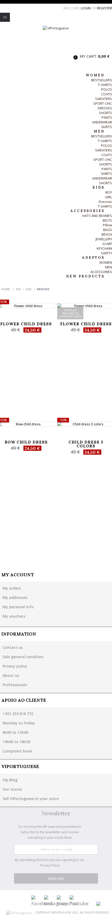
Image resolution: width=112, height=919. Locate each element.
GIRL (108, 197)
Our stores (12, 789)
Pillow (107, 225)
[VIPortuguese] (56, 38)
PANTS (107, 117)
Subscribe (56, 878)
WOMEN (105, 262)
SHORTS (105, 112)
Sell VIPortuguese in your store (31, 798)
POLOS (106, 89)
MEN (108, 267)
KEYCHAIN (104, 248)
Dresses (105, 201)
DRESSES (105, 108)
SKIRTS (106, 126)
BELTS (107, 220)
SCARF (107, 243)
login (86, 8)
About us (11, 675)
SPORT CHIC (102, 103)
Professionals (15, 684)
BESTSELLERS (101, 80)
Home (5, 289)
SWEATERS (103, 98)
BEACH (107, 234)
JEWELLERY (104, 239)
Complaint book (17, 751)
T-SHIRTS (105, 84)
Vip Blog (10, 779)
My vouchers (14, 616)
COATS (106, 94)
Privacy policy (15, 666)
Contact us (13, 647)
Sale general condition (23, 656)
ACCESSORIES (101, 271)
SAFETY (106, 253)
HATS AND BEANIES (97, 215)
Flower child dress (26, 324)
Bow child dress (26, 442)
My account (17, 575)
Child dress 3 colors (86, 444)
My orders (12, 588)
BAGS (107, 229)
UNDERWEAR (102, 122)
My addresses (15, 597)
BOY (108, 192)
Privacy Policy (50, 865)
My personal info (18, 606)
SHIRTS (106, 173)
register (104, 8)
